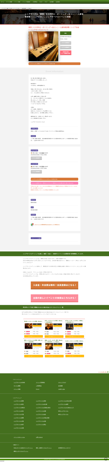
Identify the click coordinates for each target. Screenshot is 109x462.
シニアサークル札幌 (41, 411)
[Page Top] (106, 460)
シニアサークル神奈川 (19, 407)
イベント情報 (17, 389)
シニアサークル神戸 (19, 424)
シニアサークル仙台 (41, 414)
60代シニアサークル (63, 414)
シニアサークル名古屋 (41, 404)
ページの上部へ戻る (102, 372)
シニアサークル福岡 (63, 404)
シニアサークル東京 (19, 404)
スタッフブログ (62, 382)
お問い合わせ (39, 437)
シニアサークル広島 (41, 421)
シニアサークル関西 (19, 417)
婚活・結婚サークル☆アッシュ (44, 447)
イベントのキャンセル (19, 437)
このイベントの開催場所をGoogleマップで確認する (47, 224)
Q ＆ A (37, 389)
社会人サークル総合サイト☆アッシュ (23, 447)
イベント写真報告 (40, 382)
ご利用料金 (39, 385)
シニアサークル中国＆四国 (42, 417)
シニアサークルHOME (19, 382)
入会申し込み (61, 389)
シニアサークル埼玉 (19, 411)
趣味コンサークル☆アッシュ (21, 451)
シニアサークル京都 (19, 428)
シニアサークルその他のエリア (66, 407)
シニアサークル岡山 (41, 424)
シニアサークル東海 (41, 401)
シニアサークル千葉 (19, 414)
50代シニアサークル (63, 411)
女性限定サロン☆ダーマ (64, 447)
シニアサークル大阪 (19, 421)
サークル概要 (17, 385)
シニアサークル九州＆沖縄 (65, 401)
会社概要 (60, 385)
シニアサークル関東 (19, 401)
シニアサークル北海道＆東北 (43, 407)
